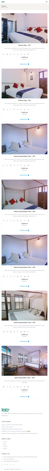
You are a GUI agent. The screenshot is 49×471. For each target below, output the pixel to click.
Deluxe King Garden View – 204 (24, 323)
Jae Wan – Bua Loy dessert (7, 426)
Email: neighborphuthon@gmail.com (11, 461)
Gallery (4, 444)
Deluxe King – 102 (24, 100)
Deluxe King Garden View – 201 (24, 156)
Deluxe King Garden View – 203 (24, 267)
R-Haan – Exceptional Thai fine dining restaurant (12, 424)
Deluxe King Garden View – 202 (24, 211)
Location (5, 441)
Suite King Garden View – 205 (24, 378)
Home (3, 7)
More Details (23, 64)
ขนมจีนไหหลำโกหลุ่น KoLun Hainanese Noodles (12, 429)
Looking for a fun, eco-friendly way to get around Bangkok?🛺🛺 (16, 431)
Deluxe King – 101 (24, 45)
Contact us (5, 446)
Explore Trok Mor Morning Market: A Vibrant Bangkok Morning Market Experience (20, 433)
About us (5, 448)
